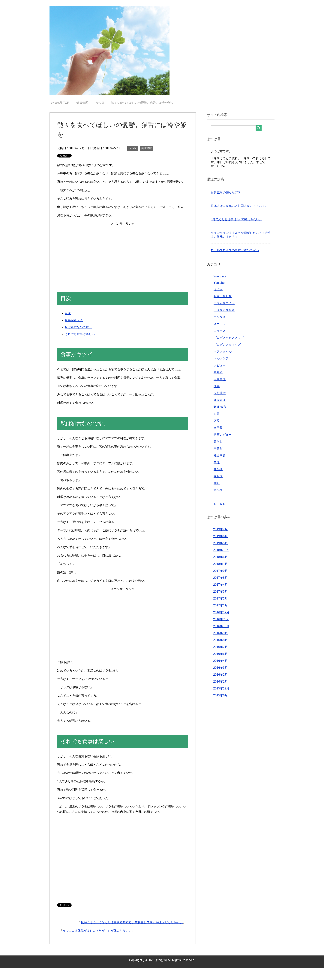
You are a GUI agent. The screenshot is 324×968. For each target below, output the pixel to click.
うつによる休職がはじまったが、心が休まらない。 (97, 930)
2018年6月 (220, 557)
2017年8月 (220, 577)
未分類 (218, 448)
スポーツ (220, 323)
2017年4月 (220, 584)
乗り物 (218, 372)
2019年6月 (220, 536)
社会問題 (220, 455)
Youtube (219, 282)
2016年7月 (220, 647)
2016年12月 (221, 612)
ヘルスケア (221, 358)
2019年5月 (220, 543)
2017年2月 (220, 598)
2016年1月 (220, 681)
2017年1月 (220, 605)
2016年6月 (220, 653)
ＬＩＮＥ (220, 503)
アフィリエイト (224, 303)
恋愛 (217, 420)
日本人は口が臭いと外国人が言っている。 (239, 205)
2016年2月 (220, 674)
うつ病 (132, 148)
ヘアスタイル (223, 351)
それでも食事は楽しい (80, 334)
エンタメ (220, 317)
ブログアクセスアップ (229, 337)
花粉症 (218, 476)
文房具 (218, 427)
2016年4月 (220, 660)
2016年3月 (220, 667)
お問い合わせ (223, 296)
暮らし (218, 441)
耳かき (218, 469)
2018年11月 (221, 550)
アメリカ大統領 (224, 310)
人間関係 (220, 379)
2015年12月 (221, 688)
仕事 (217, 386)
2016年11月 (221, 619)
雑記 (217, 483)
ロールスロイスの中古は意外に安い (235, 250)
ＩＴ (217, 496)
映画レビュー (223, 434)
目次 (68, 313)
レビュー (220, 365)
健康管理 (146, 148)
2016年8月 (220, 640)
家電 (217, 413)
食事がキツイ (74, 320)
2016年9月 (220, 633)
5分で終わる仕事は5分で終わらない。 (236, 219)
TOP (61, 102)
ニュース (220, 330)
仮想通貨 (220, 393)
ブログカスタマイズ (227, 344)
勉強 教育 (220, 407)
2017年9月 (220, 570)
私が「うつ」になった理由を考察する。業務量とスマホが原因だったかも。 (132, 922)
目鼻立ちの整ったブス (226, 192)
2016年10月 (221, 626)
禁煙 (217, 462)
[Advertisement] (122, 253)
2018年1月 (220, 563)
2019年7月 (220, 529)
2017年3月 (220, 591)
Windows (220, 276)
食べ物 (218, 490)
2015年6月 (220, 695)
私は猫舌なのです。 (78, 327)
